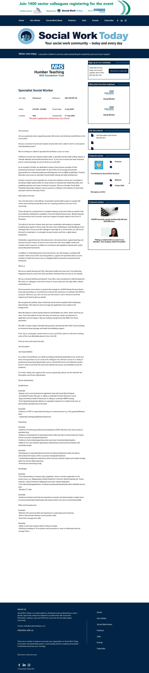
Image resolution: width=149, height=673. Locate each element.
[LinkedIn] (121, 20)
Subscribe (101, 649)
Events (100, 643)
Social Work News (104, 624)
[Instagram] (125, 20)
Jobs (99, 636)
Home (99, 612)
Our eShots (101, 618)
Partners (100, 630)
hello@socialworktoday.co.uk (34, 626)
